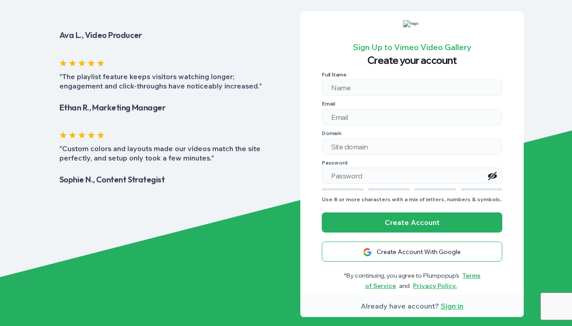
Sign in (452, 305)
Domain (331, 133)
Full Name (334, 74)
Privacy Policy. (435, 286)
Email (328, 103)
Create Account (412, 222)
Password (335, 162)
